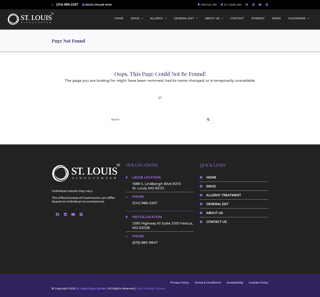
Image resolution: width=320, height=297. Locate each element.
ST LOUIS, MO (232, 4)
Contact (237, 18)
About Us (212, 18)
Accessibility (234, 282)
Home (118, 18)
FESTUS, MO (208, 4)
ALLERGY (156, 18)
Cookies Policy (258, 282)
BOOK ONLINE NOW (98, 4)
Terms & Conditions (207, 282)
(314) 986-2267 (67, 4)
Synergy (258, 18)
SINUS (135, 18)
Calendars (296, 18)
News (276, 18)
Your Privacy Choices (151, 288)
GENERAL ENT (184, 18)
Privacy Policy (179, 282)
